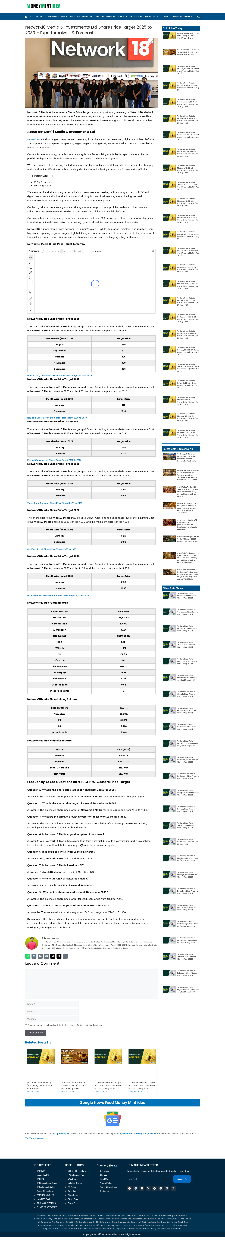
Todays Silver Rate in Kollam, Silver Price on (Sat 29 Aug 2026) (186, 808)
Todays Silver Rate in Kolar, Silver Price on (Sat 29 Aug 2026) (188, 841)
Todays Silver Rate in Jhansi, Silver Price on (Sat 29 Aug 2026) (186, 644)
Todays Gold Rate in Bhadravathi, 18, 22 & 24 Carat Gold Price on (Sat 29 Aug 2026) (188, 401)
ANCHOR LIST (125, 16)
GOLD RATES (36, 16)
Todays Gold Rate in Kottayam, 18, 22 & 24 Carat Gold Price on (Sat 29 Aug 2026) (188, 318)
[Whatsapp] (27, 956)
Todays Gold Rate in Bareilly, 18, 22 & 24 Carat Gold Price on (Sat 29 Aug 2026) (188, 136)
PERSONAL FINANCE (182, 16)
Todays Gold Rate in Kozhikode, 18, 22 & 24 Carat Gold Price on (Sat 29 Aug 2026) (188, 268)
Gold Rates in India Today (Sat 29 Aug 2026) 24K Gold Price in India (40, 1085)
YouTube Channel (34, 1138)
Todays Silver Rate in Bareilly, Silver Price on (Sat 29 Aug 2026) (186, 595)
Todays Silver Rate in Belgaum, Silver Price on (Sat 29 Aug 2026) (187, 973)
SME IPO (138, 16)
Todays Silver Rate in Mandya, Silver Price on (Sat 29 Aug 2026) (187, 874)
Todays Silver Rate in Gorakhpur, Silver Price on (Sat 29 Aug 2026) (188, 612)
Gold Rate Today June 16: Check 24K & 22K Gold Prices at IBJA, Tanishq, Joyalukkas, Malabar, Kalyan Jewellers (188, 558)
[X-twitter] (59, 956)
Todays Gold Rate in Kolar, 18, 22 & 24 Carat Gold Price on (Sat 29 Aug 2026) (188, 384)
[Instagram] (65, 956)
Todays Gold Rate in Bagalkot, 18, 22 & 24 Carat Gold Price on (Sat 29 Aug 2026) (188, 434)
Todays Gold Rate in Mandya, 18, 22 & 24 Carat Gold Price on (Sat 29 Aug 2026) (188, 417)
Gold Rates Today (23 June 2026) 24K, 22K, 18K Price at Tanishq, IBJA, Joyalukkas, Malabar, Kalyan (187, 492)
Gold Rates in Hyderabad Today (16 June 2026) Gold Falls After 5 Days (188, 539)
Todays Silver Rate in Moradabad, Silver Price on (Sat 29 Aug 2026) (187, 677)
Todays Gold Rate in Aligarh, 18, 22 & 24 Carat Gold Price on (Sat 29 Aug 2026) (188, 235)
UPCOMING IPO (108, 16)
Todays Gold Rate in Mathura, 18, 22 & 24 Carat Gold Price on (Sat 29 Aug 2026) (188, 169)
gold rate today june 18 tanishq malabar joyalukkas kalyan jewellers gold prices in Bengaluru (187, 525)
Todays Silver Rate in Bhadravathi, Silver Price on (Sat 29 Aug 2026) (187, 858)
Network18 (33, 139)
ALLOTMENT (163, 16)
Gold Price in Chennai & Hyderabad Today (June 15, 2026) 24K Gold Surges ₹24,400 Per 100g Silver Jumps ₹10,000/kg (188, 574)
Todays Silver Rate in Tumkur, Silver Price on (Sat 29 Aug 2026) (186, 825)
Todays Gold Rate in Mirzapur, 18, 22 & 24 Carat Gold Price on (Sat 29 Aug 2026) (188, 202)
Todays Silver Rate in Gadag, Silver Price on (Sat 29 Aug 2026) (186, 907)
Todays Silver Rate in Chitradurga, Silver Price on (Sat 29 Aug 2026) (187, 923)
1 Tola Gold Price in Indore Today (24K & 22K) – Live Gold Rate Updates (73, 1085)
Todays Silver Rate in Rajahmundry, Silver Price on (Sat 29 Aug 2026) (188, 989)
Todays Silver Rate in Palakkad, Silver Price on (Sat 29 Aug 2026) (187, 759)
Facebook (127, 1134)
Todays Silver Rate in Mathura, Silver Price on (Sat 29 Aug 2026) (187, 628)
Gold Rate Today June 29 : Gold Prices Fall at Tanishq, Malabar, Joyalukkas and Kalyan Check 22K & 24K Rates (188, 475)
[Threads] (52, 956)
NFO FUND (82, 16)
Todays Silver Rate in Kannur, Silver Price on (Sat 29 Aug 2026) (186, 710)
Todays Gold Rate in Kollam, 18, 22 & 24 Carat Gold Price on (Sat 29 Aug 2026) (188, 351)
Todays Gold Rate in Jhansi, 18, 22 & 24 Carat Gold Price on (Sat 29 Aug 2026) (188, 185)
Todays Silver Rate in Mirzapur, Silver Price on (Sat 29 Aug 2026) (187, 661)
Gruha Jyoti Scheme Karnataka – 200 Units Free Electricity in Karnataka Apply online (187, 457)
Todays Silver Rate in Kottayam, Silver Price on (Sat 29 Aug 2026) (188, 776)
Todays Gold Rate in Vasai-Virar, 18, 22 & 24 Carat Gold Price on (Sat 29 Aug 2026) (188, 103)
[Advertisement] (112, 1203)
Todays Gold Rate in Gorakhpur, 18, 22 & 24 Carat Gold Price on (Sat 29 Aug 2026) (188, 152)
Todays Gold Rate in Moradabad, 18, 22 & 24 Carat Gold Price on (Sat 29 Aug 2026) (188, 218)
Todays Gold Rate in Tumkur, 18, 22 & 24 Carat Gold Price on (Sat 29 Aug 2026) (188, 367)
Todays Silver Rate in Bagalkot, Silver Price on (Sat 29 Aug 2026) (187, 891)
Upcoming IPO (63, 1134)
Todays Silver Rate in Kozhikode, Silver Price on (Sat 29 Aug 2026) (188, 726)
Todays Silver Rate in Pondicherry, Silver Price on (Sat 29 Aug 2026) (187, 940)
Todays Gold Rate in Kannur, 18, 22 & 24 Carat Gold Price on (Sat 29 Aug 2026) (188, 252)
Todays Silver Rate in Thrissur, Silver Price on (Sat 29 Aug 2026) (186, 956)
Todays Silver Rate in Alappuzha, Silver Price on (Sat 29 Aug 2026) (188, 792)
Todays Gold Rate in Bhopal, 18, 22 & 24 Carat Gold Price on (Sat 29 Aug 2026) (108, 1085)
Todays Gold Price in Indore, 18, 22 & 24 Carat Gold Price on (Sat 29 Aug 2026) (142, 1085)
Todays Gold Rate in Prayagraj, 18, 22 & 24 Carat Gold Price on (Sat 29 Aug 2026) (188, 119)
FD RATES (150, 16)
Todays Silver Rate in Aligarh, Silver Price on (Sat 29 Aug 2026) (186, 694)
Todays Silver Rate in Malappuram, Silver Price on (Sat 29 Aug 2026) (187, 743)
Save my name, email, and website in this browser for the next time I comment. (66, 1025)
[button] (198, 17)
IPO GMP (94, 16)
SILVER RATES (52, 16)
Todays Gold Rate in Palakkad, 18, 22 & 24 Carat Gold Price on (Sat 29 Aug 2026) (188, 301)
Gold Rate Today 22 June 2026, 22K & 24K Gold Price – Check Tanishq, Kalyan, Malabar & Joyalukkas (188, 508)
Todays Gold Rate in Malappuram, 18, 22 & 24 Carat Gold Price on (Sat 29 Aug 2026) (188, 285)
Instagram (141, 1134)
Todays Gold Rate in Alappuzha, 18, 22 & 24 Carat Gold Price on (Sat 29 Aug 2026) (188, 334)
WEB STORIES (68, 16)
